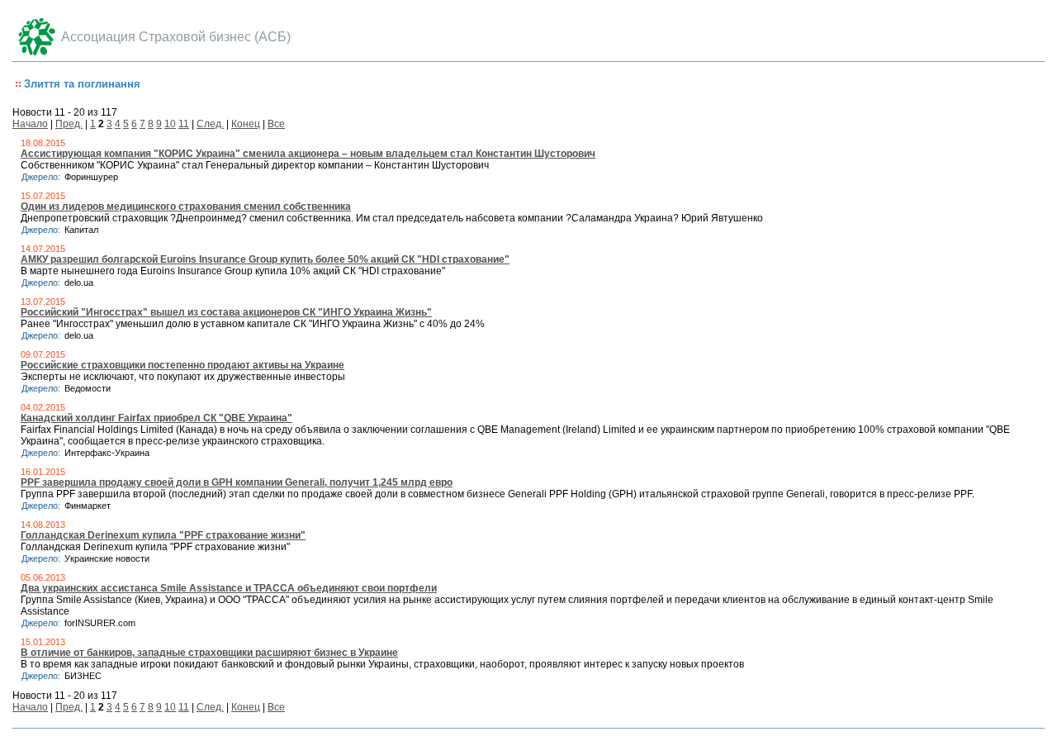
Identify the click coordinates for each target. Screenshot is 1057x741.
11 (183, 124)
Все (276, 124)
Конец (245, 124)
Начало (30, 124)
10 (170, 124)
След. (210, 124)
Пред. (69, 124)
